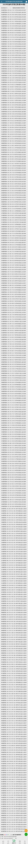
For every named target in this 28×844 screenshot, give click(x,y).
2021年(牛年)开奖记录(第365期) (10, 836)
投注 (26, 830)
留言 (26, 834)
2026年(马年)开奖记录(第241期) (10, 838)
